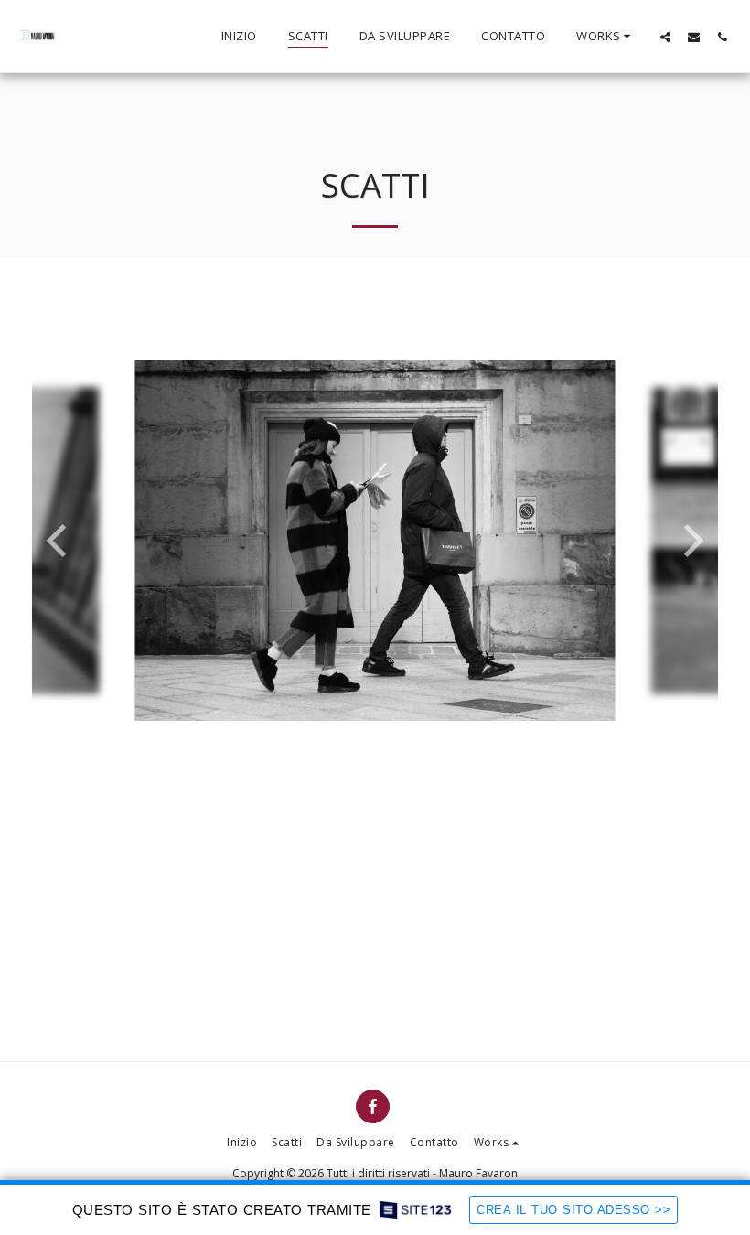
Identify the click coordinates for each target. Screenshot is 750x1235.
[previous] (59, 540)
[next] (690, 540)
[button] (606, 36)
